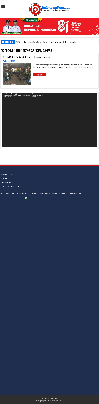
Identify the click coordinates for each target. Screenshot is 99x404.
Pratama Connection (50, 398)
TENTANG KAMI (7, 174)
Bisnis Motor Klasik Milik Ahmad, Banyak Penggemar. (27, 57)
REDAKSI (4, 178)
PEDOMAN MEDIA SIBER (10, 186)
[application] (49, 120)
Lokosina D (20, 42)
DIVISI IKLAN (6, 182)
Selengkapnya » (40, 75)
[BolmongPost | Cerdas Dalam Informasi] (49, 9)
